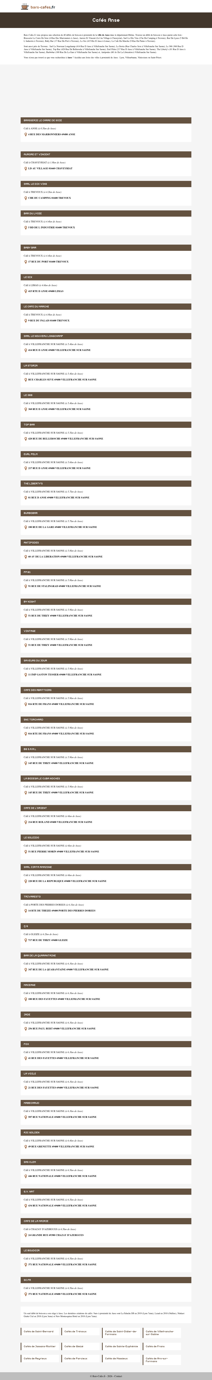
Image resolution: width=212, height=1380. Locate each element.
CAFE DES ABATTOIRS (38, 690)
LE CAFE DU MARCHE (36, 306)
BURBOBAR (31, 513)
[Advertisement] (106, 91)
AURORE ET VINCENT (37, 154)
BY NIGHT (30, 601)
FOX (26, 1044)
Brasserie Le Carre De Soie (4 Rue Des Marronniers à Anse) (51, 38)
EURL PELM (31, 454)
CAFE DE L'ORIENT (35, 808)
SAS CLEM (30, 1162)
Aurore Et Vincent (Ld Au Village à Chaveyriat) (100, 38)
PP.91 (27, 572)
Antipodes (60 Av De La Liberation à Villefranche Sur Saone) (128, 52)
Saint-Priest (156, 57)
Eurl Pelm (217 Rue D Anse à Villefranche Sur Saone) (131, 49)
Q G (26, 926)
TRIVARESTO (32, 896)
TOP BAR (29, 424)
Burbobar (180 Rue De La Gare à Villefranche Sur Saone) (72, 52)
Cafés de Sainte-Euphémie (121, 1346)
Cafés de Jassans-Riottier (40, 1346)
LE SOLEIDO (31, 837)
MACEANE (30, 985)
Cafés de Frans (155, 1346)
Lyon (122, 57)
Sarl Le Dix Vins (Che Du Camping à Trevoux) (144, 38)
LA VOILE (30, 1073)
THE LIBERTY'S (33, 483)
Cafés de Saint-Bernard (38, 1331)
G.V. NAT (29, 1191)
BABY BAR (30, 247)
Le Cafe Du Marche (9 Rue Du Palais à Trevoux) (133, 40)
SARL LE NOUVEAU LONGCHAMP (43, 336)
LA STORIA (31, 365)
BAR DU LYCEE (33, 213)
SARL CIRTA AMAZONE (38, 867)
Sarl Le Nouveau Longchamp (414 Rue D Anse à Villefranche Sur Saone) (82, 46)
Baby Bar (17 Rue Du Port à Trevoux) (62, 40)
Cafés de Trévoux (75, 1331)
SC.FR (27, 1280)
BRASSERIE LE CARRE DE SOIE (43, 120)
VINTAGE (30, 631)
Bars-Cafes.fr (30, 34)
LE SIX (28, 277)
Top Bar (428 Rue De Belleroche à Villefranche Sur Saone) (79, 49)
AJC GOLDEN (31, 1132)
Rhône (131, 34)
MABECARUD (31, 1103)
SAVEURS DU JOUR (35, 660)
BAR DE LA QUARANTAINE (40, 955)
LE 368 (28, 395)
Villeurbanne (131, 57)
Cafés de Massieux (116, 1358)
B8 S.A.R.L (30, 749)
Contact (118, 1376)
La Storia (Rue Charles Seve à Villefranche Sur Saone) (140, 46)
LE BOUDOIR (32, 1250)
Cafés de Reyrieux (35, 1358)
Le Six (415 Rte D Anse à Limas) (95, 40)
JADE (27, 1014)
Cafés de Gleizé (73, 1346)
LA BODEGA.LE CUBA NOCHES (42, 778)
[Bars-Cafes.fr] (38, 6)
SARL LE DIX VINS (35, 184)
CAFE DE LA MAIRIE (36, 1221)
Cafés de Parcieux (75, 1358)
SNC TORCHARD (33, 719)
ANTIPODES (31, 542)
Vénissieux (142, 57)
